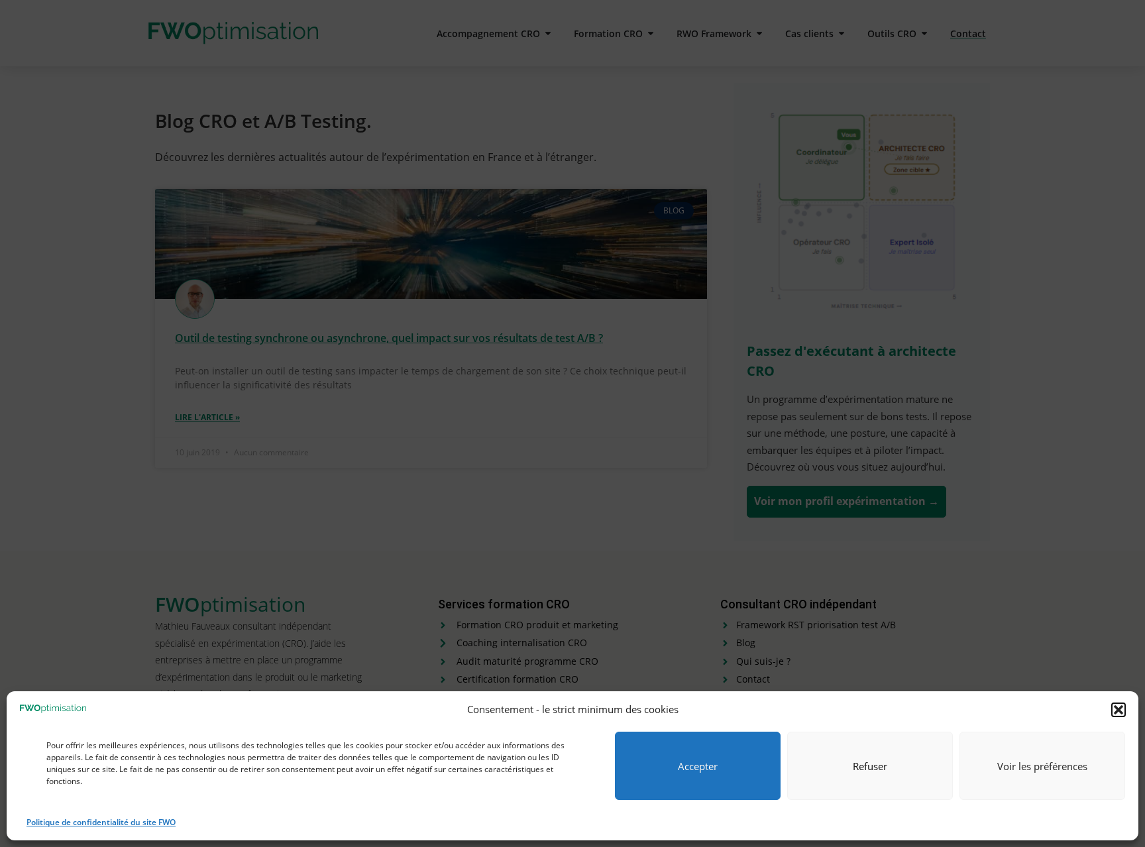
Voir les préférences (1042, 766)
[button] (1118, 709)
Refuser (870, 766)
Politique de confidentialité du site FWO (101, 822)
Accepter (698, 766)
